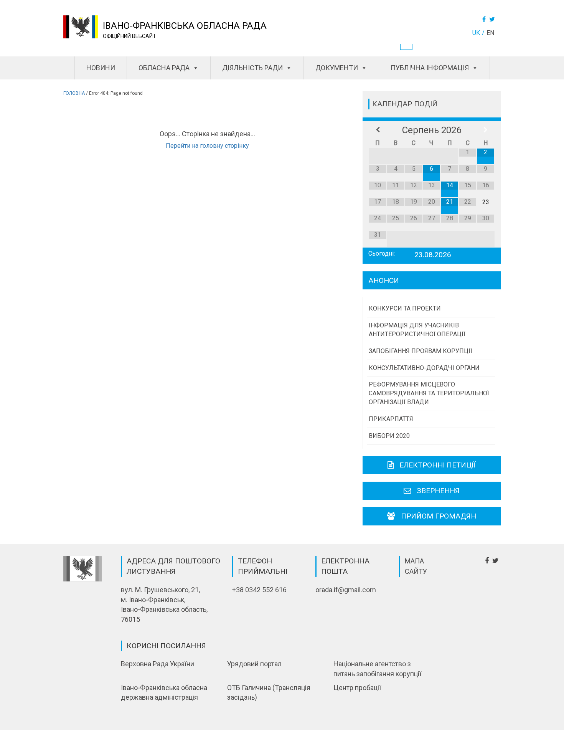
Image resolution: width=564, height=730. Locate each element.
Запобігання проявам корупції (420, 351)
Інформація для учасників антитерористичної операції (417, 330)
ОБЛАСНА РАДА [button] (164, 68)
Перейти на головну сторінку (207, 145)
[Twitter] (493, 19)
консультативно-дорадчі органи (424, 368)
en (490, 32)
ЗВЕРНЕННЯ (438, 490)
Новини (100, 68)
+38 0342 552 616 (259, 590)
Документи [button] (336, 68)
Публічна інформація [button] (430, 68)
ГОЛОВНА (74, 93)
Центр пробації (357, 688)
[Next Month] (486, 130)
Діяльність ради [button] (252, 68)
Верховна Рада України (157, 664)
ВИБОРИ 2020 (389, 435)
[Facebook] (485, 19)
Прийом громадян (438, 516)
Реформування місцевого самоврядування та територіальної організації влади (429, 393)
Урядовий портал (254, 664)
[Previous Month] (378, 130)
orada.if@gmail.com (345, 590)
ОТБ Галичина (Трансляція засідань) (268, 693)
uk (476, 32)
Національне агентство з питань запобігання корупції (377, 669)
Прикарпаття (391, 419)
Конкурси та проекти (405, 308)
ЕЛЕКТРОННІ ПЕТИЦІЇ (437, 465)
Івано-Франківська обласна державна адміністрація (164, 693)
